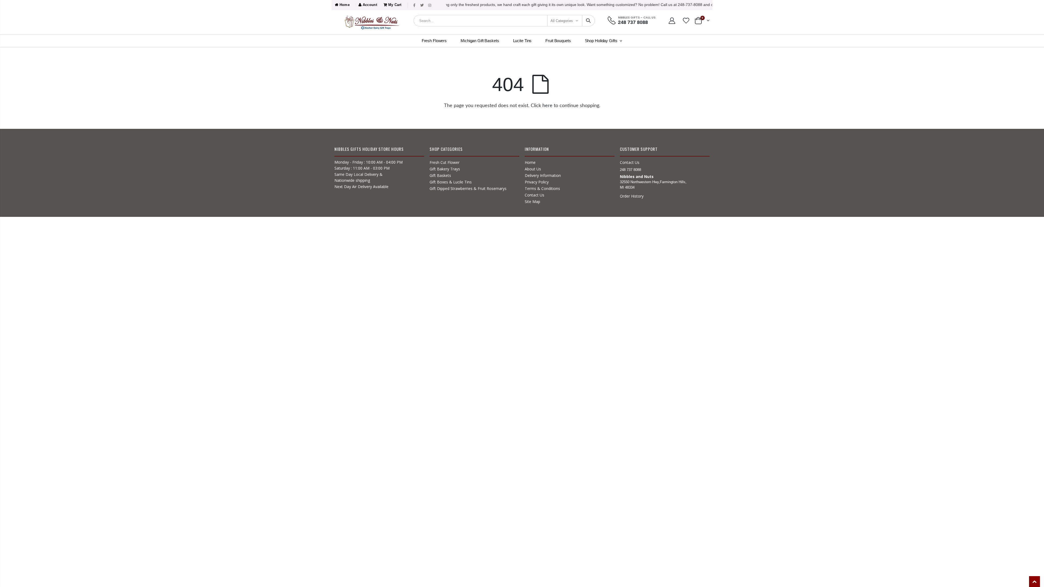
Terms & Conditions (542, 188)
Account (369, 5)
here (547, 105)
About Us (533, 168)
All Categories (562, 21)
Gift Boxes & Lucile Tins (451, 182)
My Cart (394, 5)
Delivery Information (543, 175)
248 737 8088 (633, 22)
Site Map (532, 201)
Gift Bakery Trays (445, 168)
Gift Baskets (440, 175)
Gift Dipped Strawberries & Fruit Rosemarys (468, 188)
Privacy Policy (537, 182)
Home (344, 5)
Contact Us (534, 195)
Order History (632, 196)
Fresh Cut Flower (444, 162)
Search (588, 20)
